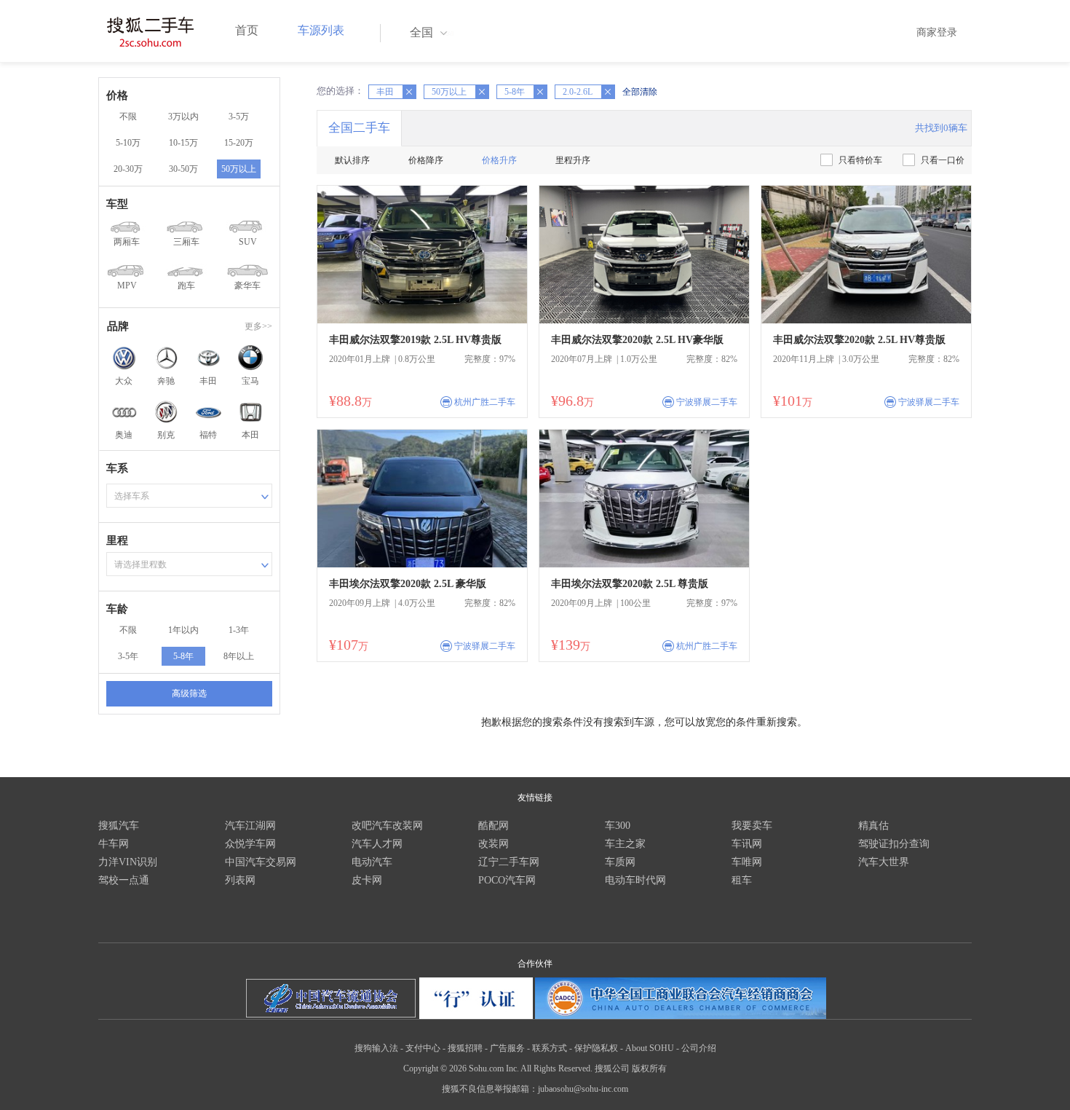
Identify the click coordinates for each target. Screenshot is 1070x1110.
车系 (117, 468)
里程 (117, 540)
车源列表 (321, 30)
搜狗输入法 (376, 1048)
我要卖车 (752, 825)
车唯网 (747, 862)
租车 (742, 880)
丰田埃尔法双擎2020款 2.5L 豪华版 (407, 583)
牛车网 (113, 843)
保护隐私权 (596, 1048)
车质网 (620, 862)
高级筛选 (189, 693)
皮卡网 (367, 880)
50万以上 (238, 169)
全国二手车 (359, 128)
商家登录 (936, 32)
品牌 (118, 326)
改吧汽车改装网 (387, 825)
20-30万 (128, 169)
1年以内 (183, 630)
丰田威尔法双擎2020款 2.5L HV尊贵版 (859, 339)
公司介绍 (698, 1048)
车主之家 (625, 843)
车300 (617, 825)
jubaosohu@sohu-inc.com (583, 1089)
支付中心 (422, 1048)
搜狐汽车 (118, 825)
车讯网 (747, 843)
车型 (117, 204)
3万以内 (183, 116)
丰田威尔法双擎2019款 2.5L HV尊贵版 (415, 339)
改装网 (493, 843)
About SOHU (649, 1048)
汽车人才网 (377, 843)
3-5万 (239, 116)
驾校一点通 (123, 880)
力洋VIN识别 (127, 862)
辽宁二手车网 (508, 862)
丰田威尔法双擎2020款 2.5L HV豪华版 (637, 339)
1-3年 (239, 630)
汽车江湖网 (250, 825)
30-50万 (183, 169)
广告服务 (507, 1048)
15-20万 (238, 143)
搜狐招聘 (465, 1048)
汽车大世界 (883, 862)
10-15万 (183, 143)
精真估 (873, 825)
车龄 (117, 609)
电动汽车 (372, 862)
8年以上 (238, 656)
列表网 (240, 880)
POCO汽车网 (507, 880)
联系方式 (549, 1048)
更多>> (258, 326)
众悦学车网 (250, 843)
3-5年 (128, 656)
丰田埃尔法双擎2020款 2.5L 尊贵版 (629, 583)
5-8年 (183, 656)
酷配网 (493, 825)
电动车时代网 (635, 880)
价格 (117, 95)
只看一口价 (942, 160)
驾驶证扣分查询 (894, 843)
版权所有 (649, 1068)
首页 (246, 30)
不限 (128, 116)
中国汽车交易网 (260, 862)
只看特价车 (860, 160)
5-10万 (128, 143)
